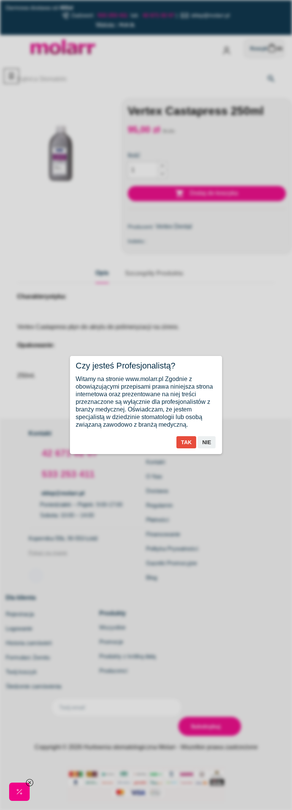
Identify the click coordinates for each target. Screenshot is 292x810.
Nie (206, 442)
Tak (186, 442)
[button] (19, 792)
